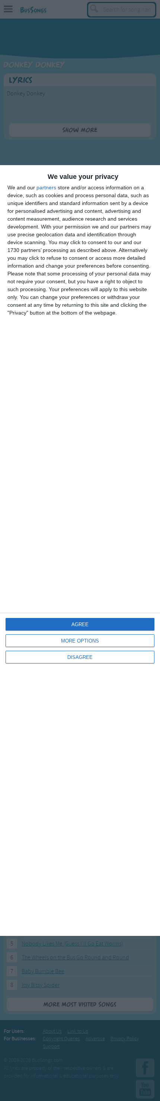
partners (46, 187)
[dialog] (80, 550)
